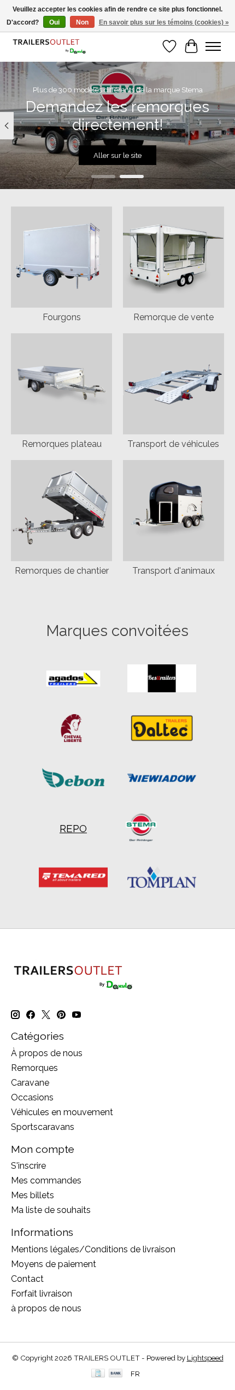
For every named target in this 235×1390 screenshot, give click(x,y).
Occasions (32, 1097)
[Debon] (73, 778)
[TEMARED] (73, 878)
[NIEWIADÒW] (162, 778)
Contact (27, 1279)
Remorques (34, 1068)
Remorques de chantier (62, 571)
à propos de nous (46, 1308)
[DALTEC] (162, 729)
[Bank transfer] (116, 1374)
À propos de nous (47, 1053)
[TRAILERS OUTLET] (52, 46)
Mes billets (32, 1195)
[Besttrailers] (162, 679)
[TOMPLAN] (162, 878)
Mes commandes (46, 1180)
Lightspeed (205, 1357)
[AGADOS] (73, 679)
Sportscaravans (42, 1127)
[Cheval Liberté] (73, 729)
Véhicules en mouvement (62, 1112)
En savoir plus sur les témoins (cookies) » (164, 22)
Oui (54, 22)
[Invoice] (98, 1374)
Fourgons (62, 317)
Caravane (30, 1082)
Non (82, 22)
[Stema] (141, 828)
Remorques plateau (62, 444)
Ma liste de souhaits (51, 1210)
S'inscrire (28, 1166)
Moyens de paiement (53, 1264)
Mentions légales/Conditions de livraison (93, 1249)
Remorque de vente (173, 317)
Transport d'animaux (173, 571)
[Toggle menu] (213, 46)
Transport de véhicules (173, 444)
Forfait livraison (41, 1293)
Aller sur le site (117, 155)
